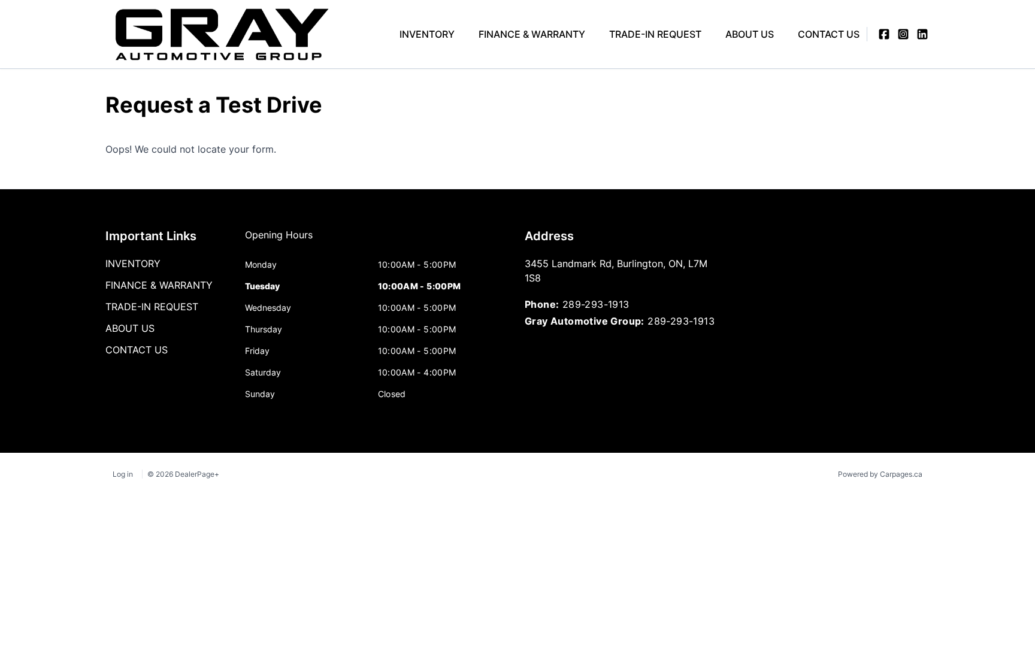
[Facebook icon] (884, 34)
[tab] (279, 241)
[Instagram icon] (903, 34)
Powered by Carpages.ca (880, 474)
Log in (123, 474)
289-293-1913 (596, 304)
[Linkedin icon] (922, 34)
